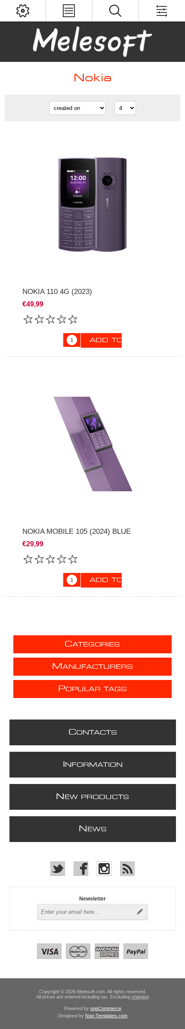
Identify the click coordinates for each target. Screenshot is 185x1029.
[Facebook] (81, 869)
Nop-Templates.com (106, 1015)
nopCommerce (105, 1008)
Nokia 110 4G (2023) (57, 292)
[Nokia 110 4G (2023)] (92, 204)
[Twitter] (58, 869)
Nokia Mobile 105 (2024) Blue (76, 531)
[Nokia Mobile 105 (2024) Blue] (92, 444)
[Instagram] (104, 869)
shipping (140, 996)
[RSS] (127, 869)
